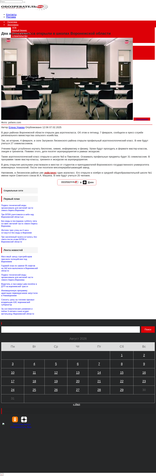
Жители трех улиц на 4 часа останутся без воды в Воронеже (16, 231)
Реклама (11, 17)
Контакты (11, 14)
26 (56, 390)
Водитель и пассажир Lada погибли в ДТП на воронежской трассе (19, 285)
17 (12, 381)
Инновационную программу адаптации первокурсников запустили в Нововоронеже (19, 293)
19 (56, 381)
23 (144, 381)
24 (12, 390)
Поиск (7, 323)
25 (34, 390)
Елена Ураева (17, 127)
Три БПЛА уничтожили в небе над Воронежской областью (17, 215)
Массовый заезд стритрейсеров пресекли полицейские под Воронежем (16, 259)
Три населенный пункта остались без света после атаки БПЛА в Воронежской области (19, 239)
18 (34, 381)
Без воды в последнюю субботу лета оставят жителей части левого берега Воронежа (19, 223)
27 (77, 390)
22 (121, 381)
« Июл (76, 404)
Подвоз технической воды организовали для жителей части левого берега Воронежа (17, 208)
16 (144, 372)
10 (12, 372)
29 (121, 390)
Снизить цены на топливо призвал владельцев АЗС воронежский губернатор (17, 302)
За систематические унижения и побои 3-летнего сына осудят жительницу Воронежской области (17, 311)
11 (34, 372)
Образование (142, 119)
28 (99, 390)
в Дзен (87, 182)
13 (77, 372)
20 (77, 381)
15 (121, 372)
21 (99, 381)
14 (99, 372)
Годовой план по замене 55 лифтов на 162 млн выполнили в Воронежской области (19, 268)
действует (50, 172)
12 (56, 372)
